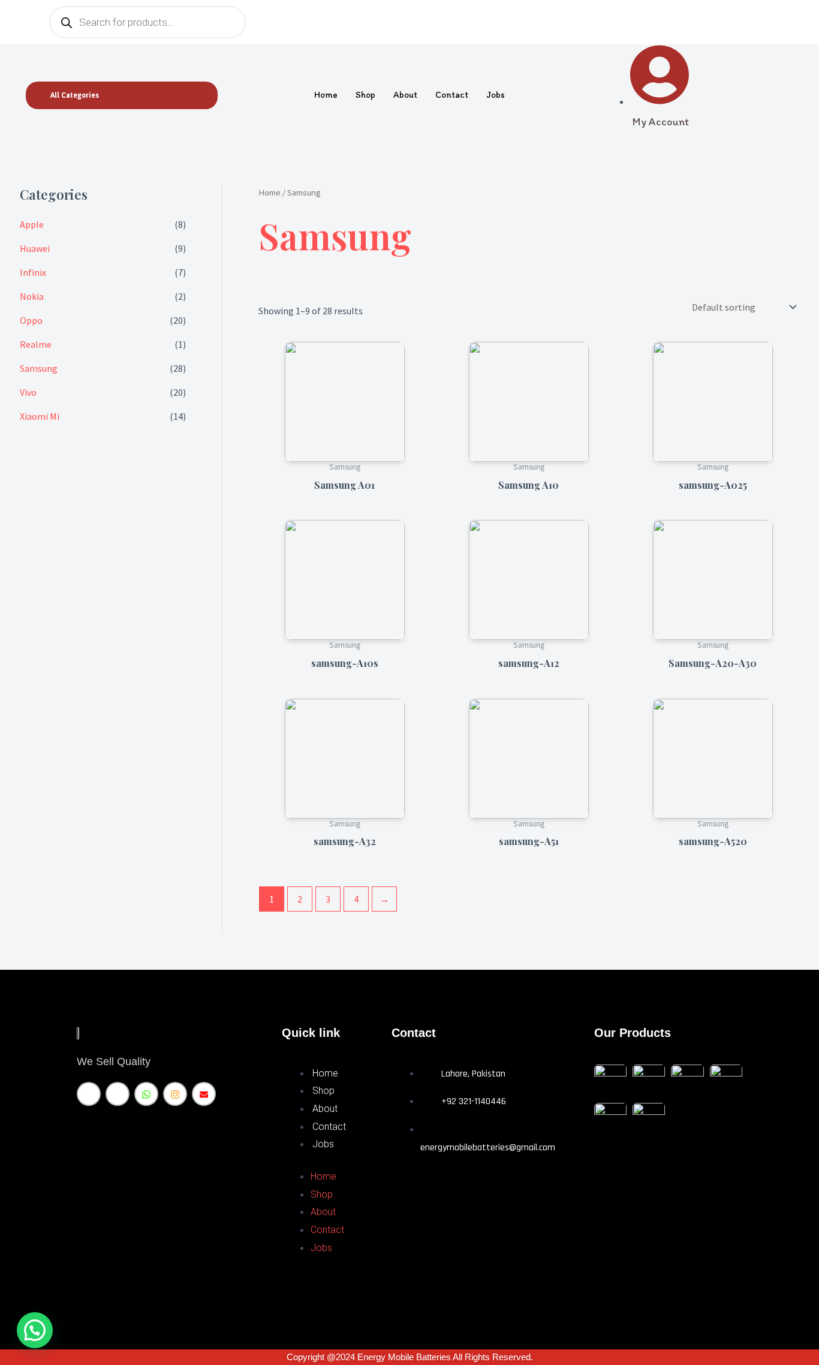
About (405, 94)
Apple (32, 224)
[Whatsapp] (146, 1094)
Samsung (39, 368)
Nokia (32, 296)
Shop (365, 94)
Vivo (28, 392)
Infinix (33, 272)
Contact (451, 94)
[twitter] (118, 1094)
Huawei (35, 248)
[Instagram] (175, 1094)
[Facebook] (89, 1094)
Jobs (495, 94)
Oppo (31, 320)
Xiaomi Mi (39, 416)
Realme (36, 344)
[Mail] (204, 1094)
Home (326, 94)
